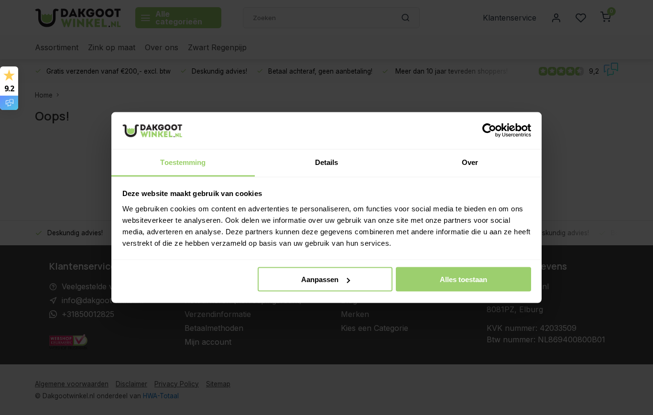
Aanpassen (319, 279)
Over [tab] (470, 162)
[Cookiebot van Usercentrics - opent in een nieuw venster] (489, 130)
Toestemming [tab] (183, 162)
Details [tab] (326, 162)
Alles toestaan (463, 279)
